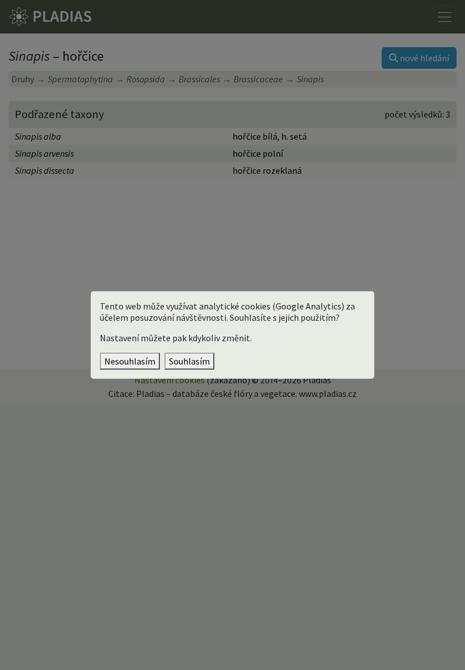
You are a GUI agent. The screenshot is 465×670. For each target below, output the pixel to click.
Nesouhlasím (129, 361)
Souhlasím (189, 361)
